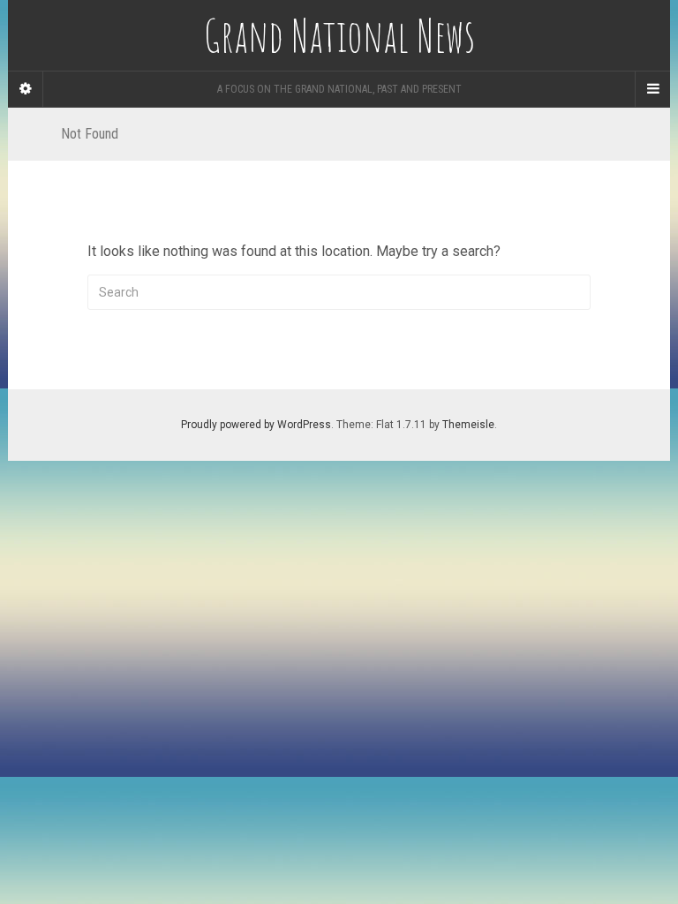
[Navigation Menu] (652, 89)
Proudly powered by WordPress (256, 424)
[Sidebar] (25, 89)
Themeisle (468, 424)
